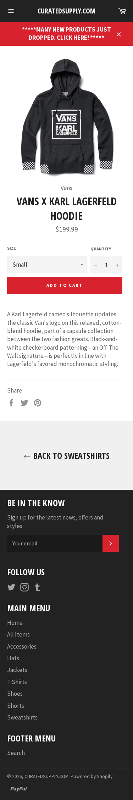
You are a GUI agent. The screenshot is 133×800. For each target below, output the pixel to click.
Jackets (17, 670)
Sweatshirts (22, 717)
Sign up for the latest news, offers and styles (55, 521)
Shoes (15, 694)
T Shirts (17, 682)
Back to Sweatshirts (70, 455)
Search (16, 753)
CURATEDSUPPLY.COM (66, 11)
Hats (13, 658)
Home (15, 623)
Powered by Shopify (91, 776)
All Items (18, 634)
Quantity (100, 248)
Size (11, 248)
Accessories (22, 646)
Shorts (15, 706)
